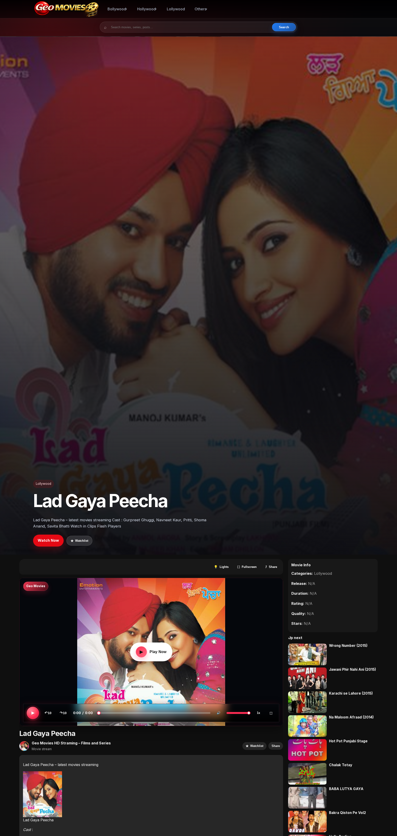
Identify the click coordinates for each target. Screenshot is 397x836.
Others (200, 9)
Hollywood (146, 9)
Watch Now (48, 540)
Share (276, 746)
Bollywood (117, 9)
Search (284, 27)
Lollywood (176, 9)
